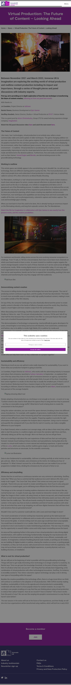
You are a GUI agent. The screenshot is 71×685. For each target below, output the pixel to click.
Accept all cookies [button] (35, 349)
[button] (35, 344)
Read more (47, 340)
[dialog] (35, 342)
